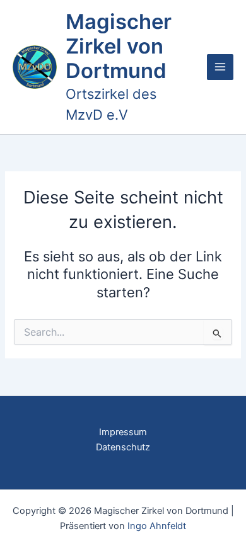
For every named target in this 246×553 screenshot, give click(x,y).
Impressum (123, 432)
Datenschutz (123, 447)
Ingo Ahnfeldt (156, 526)
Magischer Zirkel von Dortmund (119, 46)
